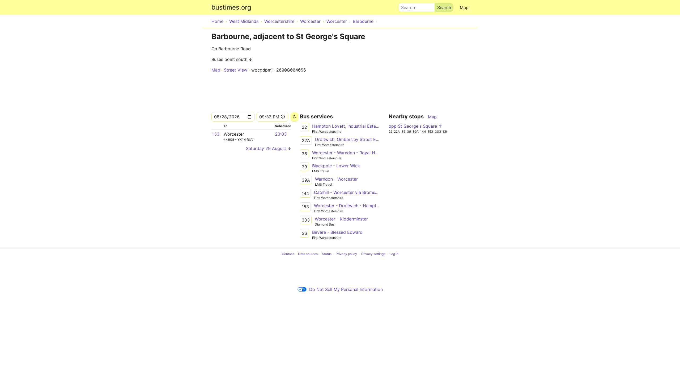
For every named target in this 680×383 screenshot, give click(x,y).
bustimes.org (231, 7)
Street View (235, 70)
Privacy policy (346, 254)
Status (327, 254)
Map (464, 7)
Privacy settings (373, 254)
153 (215, 134)
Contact (288, 254)
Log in (393, 254)
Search (406, 6)
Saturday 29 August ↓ (268, 148)
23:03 (281, 134)
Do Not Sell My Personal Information (346, 289)
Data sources (308, 254)
